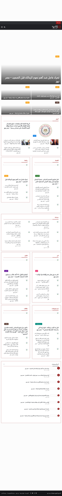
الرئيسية (27, 493)
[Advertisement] (31, 10)
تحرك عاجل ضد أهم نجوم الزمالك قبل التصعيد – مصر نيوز (32, 79)
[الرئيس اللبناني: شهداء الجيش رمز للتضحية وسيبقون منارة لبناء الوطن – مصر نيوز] (29, 221)
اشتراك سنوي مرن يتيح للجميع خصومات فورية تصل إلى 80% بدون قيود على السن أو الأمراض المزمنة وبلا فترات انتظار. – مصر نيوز (42, 352)
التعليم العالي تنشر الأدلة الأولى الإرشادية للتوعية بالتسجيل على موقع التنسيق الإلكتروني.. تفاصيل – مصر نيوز (11, 282)
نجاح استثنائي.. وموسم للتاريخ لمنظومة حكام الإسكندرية (11, 338)
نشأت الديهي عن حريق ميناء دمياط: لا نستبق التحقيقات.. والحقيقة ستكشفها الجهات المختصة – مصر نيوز (41, 243)
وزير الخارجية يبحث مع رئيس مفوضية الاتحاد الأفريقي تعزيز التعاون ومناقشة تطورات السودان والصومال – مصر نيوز (40, 224)
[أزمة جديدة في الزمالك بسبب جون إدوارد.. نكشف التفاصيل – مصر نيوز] (46, 92)
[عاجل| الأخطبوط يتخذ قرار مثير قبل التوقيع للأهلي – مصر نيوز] (54, 397)
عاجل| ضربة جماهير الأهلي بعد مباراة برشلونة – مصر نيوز (16, 98)
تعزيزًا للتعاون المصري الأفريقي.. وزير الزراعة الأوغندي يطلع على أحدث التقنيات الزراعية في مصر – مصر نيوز (41, 189)
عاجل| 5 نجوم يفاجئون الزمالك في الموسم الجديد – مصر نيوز (36, 409)
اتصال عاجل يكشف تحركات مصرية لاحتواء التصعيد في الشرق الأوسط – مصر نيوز (12, 242)
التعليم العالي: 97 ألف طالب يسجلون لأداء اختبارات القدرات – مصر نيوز (16, 275)
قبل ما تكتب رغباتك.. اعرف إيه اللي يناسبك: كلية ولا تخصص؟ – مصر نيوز (48, 328)
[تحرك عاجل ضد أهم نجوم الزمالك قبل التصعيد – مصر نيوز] (31, 69)
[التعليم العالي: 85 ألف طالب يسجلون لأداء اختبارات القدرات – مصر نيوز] (27, 289)
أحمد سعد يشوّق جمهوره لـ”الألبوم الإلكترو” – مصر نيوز (42, 281)
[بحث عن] (4, 27)
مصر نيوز (49, 493)
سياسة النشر (4, 493)
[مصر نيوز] (56, 27)
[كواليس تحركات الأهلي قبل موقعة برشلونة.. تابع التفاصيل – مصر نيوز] (54, 404)
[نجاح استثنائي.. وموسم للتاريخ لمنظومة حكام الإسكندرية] (27, 337)
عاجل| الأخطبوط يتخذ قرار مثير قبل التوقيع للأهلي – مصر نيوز (36, 395)
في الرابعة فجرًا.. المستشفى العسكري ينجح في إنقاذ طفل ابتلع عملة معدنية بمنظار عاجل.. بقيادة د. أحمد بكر (11, 352)
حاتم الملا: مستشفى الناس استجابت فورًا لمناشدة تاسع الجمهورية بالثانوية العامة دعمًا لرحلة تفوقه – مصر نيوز (12, 142)
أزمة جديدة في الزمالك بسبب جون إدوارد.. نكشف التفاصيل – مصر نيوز (48, 97)
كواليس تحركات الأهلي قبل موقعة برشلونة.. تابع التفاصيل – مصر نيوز (35, 402)
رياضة (57, 56)
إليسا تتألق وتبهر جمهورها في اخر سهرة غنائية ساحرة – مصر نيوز (42, 334)
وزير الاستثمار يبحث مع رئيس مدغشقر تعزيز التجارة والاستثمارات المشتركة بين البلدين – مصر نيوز (42, 198)
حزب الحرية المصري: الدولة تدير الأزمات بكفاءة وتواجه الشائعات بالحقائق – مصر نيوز (13, 233)
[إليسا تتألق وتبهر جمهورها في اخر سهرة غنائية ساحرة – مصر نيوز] (58, 333)
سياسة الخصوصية (11, 493)
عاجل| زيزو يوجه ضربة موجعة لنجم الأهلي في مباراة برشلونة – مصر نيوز (34, 416)
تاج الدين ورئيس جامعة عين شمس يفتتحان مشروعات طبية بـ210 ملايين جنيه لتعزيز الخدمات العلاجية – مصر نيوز (41, 150)
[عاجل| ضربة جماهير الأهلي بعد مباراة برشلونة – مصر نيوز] (16, 92)
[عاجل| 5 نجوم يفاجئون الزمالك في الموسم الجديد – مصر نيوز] (54, 411)
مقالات (57, 102)
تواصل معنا (22, 493)
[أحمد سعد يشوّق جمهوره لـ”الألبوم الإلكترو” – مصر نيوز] (58, 280)
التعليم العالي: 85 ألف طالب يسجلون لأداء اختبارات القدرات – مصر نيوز (11, 290)
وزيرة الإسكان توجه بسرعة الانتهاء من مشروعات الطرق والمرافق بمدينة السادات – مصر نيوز (41, 207)
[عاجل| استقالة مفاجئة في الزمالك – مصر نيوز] (16, 107)
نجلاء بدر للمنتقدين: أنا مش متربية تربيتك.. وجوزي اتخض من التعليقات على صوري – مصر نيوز (42, 296)
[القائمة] (2, 27)
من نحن (17, 493)
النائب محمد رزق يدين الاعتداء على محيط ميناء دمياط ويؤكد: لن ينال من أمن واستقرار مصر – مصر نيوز (41, 233)
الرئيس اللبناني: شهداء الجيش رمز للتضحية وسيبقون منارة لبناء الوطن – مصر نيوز (12, 223)
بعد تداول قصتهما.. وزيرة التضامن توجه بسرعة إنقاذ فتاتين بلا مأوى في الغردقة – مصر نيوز (41, 142)
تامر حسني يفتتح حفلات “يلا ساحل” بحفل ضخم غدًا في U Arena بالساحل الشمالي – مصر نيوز (42, 288)
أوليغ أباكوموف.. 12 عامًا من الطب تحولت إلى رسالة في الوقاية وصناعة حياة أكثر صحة (10, 344)
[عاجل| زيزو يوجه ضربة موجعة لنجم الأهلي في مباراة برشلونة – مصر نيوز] (54, 418)
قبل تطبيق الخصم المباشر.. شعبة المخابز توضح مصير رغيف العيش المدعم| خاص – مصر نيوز (47, 181)
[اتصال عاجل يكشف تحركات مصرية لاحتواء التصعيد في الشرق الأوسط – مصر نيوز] (29, 241)
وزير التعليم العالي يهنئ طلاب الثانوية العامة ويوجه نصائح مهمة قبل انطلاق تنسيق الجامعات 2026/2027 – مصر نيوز (12, 150)
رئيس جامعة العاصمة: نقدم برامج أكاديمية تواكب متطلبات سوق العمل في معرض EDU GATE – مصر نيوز (11, 298)
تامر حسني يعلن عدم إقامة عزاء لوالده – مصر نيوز (47, 275)
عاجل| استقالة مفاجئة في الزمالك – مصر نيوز (19, 113)
